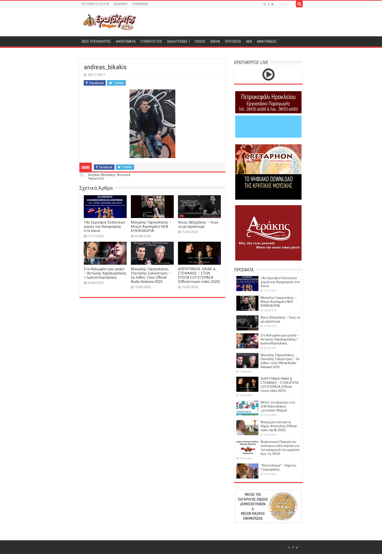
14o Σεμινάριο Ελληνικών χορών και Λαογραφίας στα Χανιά (104, 226)
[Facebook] (268, 4)
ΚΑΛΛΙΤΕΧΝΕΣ (177, 41)
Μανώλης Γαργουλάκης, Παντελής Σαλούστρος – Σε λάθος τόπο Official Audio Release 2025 (151, 275)
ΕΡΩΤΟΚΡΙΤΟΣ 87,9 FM (95, 4)
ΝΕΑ (249, 41)
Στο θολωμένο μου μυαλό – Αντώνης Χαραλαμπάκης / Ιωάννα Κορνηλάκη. (105, 273)
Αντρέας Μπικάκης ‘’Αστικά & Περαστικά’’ (109, 175)
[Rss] (264, 4)
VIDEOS (200, 41)
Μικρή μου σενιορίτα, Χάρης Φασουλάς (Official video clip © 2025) (279, 426)
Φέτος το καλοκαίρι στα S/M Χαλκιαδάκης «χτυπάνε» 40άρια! (278, 406)
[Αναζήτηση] (299, 4)
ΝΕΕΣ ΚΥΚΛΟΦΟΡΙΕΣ (96, 41)
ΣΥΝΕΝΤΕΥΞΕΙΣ (151, 41)
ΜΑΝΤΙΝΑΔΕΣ (267, 41)
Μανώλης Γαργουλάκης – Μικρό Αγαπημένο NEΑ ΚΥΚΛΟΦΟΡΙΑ (151, 226)
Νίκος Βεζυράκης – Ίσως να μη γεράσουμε (198, 224)
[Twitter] (273, 4)
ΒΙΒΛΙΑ (215, 41)
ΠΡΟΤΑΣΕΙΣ (233, 41)
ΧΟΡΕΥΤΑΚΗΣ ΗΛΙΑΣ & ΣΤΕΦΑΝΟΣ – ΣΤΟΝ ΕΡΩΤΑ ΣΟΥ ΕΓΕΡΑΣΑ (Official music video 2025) (199, 275)
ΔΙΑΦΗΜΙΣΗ (120, 4)
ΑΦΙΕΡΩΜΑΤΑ (126, 41)
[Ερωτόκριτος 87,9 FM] (110, 22)
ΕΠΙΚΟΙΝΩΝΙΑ (140, 4)
